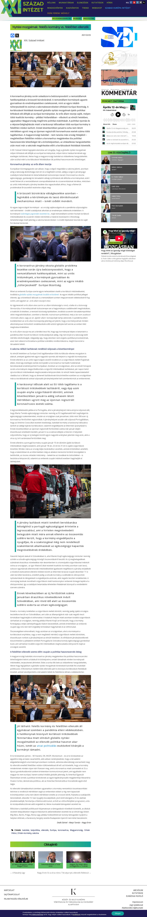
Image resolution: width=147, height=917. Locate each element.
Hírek (110, 2)
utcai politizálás (47, 745)
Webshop (97, 8)
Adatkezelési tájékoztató (132, 908)
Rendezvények (55, 8)
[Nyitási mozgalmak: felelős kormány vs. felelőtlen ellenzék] (50, 63)
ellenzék (44, 830)
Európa (53, 830)
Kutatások (97, 2)
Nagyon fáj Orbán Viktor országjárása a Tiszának (79, 865)
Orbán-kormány (24, 833)
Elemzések (82, 2)
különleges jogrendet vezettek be (35, 213)
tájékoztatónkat (37, 914)
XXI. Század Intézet (34, 40)
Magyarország (76, 830)
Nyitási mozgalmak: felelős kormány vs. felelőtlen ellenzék (50, 27)
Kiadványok (72, 8)
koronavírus (63, 830)
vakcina (35, 833)
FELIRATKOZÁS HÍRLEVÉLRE (16, 899)
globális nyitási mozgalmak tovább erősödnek (39, 294)
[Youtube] (134, 2)
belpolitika (89, 18)
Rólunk (51, 2)
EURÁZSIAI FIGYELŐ (134, 896)
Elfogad (117, 913)
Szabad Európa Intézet (118, 8)
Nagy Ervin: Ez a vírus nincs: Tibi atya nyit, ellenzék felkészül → (64, 872)
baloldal (25, 830)
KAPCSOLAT (9, 890)
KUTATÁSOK (137, 893)
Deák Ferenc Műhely (58, 13)
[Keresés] (144, 2)
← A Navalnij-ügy (17, 872)
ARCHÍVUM (138, 890)
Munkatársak (66, 2)
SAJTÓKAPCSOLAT (12, 894)
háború (78, 18)
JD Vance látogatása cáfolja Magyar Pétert (22, 865)
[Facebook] (131, 2)
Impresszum (137, 902)
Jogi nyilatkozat (136, 905)
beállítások (77, 914)
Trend (85, 8)
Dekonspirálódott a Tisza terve (50, 865)
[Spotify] (140, 2)
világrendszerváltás (62, 18)
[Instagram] (137, 2)
